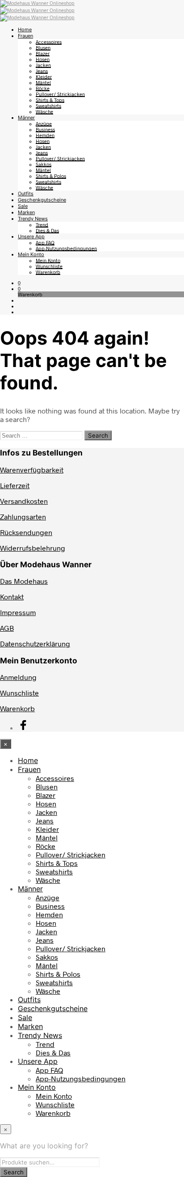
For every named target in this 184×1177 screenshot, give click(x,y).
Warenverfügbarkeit (31, 469)
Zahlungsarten (23, 516)
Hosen (43, 59)
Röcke (43, 88)
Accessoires (49, 42)
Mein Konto (31, 254)
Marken (26, 212)
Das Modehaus (24, 581)
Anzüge (44, 124)
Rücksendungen (26, 532)
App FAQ (45, 242)
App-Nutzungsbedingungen (66, 248)
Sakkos (43, 164)
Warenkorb (48, 272)
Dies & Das (47, 230)
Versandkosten (24, 501)
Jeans (42, 71)
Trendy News (33, 218)
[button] (19, 283)
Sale (23, 206)
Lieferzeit (14, 485)
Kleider (44, 77)
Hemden (45, 135)
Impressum (18, 612)
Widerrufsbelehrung (32, 548)
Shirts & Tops (50, 100)
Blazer (43, 53)
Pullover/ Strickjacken (60, 94)
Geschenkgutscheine (42, 200)
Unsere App (31, 236)
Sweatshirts (48, 106)
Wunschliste (49, 266)
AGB (7, 628)
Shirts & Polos (51, 176)
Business (45, 129)
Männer (26, 117)
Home (25, 29)
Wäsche (44, 111)
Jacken (43, 65)
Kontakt (12, 596)
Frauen (25, 36)
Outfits (25, 193)
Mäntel (43, 82)
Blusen (43, 48)
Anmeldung (18, 677)
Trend (42, 225)
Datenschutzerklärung (35, 643)
